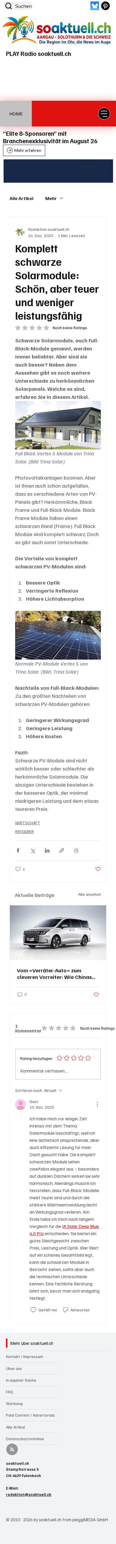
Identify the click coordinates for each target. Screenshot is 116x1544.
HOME (16, 114)
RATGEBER (24, 831)
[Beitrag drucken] (76, 850)
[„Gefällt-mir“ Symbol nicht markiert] (33, 1309)
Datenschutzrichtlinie (25, 1438)
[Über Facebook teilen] (18, 850)
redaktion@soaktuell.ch (28, 1494)
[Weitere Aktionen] (97, 1104)
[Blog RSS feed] (12, 1450)
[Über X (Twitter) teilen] (32, 850)
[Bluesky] (94, 5)
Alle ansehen (89, 894)
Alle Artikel (21, 198)
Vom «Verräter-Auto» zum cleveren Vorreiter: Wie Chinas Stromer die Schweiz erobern (54, 973)
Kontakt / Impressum (24, 1356)
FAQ (9, 1391)
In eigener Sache (21, 1380)
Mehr (51, 198)
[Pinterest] (105, 5)
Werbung (14, 1403)
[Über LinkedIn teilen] (47, 850)
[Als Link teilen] (62, 850)
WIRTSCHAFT (27, 822)
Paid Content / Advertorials (30, 1415)
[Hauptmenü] (104, 114)
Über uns (14, 1368)
